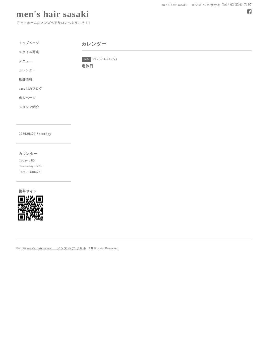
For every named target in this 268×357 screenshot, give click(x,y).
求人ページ (27, 98)
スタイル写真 (29, 52)
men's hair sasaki (52, 14)
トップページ (29, 43)
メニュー (25, 61)
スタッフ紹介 (29, 107)
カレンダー (27, 70)
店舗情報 (25, 79)
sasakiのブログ (30, 88)
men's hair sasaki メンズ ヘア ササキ (56, 248)
